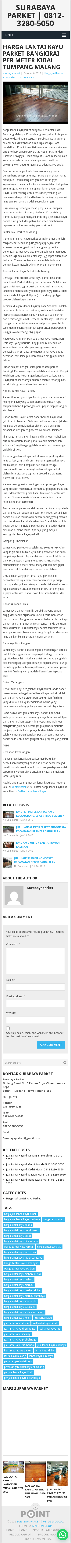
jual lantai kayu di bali (45, 1323)
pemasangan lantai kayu (18, 1361)
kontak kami (19, 786)
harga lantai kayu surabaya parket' (24, 1312)
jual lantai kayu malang (17, 1334)
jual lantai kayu (43, 1317)
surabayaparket (11, 73)
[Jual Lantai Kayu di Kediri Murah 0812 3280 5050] (57, 1473)
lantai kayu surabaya (41, 1355)
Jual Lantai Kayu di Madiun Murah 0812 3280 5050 (36, 1174)
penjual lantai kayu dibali (18, 1372)
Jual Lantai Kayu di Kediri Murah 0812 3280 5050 (35, 1169)
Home (23, 1530)
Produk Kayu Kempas (52, 1534)
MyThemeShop (41, 1525)
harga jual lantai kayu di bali (20, 1213)
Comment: (13, 944)
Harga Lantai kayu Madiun (19, 1268)
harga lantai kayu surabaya (19, 1306)
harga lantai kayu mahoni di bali (22, 1274)
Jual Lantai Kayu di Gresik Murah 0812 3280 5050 (35, 1164)
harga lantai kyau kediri (17, 1317)
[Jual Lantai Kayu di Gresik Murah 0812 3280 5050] (35, 1471)
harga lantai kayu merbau (19, 1284)
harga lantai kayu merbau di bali (22, 1290)
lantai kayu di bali (45, 1350)
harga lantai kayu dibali (17, 1235)
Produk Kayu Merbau (37, 1538)
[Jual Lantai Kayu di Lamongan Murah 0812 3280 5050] (13, 1467)
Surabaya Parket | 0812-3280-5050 (35, 15)
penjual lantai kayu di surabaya (22, 1377)
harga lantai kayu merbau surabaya (24, 1295)
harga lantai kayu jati (49, 1246)
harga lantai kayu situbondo (20, 1301)
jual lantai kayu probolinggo (20, 1339)
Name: (10, 980)
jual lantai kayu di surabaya (19, 1328)
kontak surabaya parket (17, 1350)
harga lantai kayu (53, 1219)
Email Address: (15, 996)
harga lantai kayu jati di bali (20, 1252)
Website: (11, 1012)
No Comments (26, 77)
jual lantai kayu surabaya (51, 1345)
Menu (9, 35)
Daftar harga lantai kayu (32, 791)
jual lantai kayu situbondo (19, 1345)
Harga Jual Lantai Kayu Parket (23, 1198)
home (10, 1530)
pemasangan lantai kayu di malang (24, 1366)
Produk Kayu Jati (21, 1534)
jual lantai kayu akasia (16, 1323)
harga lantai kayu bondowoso (21, 1230)
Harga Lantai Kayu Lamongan (21, 1263)
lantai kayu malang (15, 1355)
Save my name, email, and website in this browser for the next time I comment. (34, 1034)
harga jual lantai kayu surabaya (22, 1219)
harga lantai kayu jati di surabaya (23, 1257)
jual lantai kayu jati (49, 1328)
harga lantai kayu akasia (18, 1224)
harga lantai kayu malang (18, 1279)
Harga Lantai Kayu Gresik (19, 1246)
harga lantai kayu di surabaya (21, 1241)
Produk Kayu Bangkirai (48, 1530)
